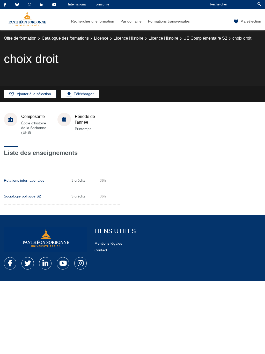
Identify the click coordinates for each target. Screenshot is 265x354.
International (77, 4)
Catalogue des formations (65, 38)
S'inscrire (102, 4)
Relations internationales (24, 180)
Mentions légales (108, 243)
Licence (101, 38)
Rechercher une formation (92, 21)
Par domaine (131, 21)
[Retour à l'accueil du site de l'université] (45, 239)
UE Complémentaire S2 (205, 38)
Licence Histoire (128, 38)
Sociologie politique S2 (22, 196)
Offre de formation (20, 38)
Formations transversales (169, 21)
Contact (100, 250)
